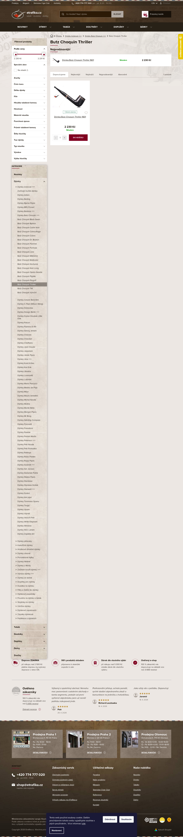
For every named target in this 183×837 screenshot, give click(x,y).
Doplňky (18, 641)
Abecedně (122, 74)
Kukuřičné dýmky (25, 545)
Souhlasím (126, 819)
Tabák (17, 627)
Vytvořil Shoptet (164, 830)
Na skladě (23, 70)
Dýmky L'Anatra (24, 371)
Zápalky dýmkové (25, 614)
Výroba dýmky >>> (25, 573)
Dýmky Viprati (23, 513)
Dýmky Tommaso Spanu (28, 501)
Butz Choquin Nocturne (27, 264)
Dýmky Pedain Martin (26, 436)
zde (83, 823)
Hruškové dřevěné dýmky (28, 549)
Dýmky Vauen (23, 509)
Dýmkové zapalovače (26, 610)
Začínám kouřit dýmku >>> (28, 569)
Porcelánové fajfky (25, 557)
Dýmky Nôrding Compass (28, 420)
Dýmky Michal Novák (26, 400)
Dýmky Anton (23, 195)
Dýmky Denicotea (25, 308)
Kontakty (57, 3)
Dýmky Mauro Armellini (27, 396)
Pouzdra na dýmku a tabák (29, 598)
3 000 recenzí (151, 670)
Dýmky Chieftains (25, 343)
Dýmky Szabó (23, 493)
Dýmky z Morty (24, 565)
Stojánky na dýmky (25, 602)
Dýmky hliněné (23, 561)
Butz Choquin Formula (27, 248)
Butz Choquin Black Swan (28, 219)
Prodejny (15, 3)
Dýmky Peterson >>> (26, 440)
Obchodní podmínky (60, 775)
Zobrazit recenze (30, 709)
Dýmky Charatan (24, 339)
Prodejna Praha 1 (44, 734)
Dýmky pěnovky (24, 541)
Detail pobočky (40, 753)
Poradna (96, 775)
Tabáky (136, 785)
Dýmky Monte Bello (26, 408)
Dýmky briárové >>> (26, 187)
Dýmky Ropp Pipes (25, 461)
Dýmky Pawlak (23, 432)
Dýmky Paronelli (24, 424)
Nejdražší (90, 74)
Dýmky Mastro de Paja (27, 387)
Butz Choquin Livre (25, 252)
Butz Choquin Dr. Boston (28, 240)
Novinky (18, 174)
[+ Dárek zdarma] (70, 96)
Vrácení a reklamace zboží (63, 785)
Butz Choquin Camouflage (29, 231)
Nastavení (57, 830)
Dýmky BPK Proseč (25, 207)
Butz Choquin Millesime (27, 256)
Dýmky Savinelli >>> (26, 465)
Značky (17, 655)
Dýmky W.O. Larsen (26, 530)
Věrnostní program (60, 795)
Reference (97, 795)
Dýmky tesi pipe (24, 497)
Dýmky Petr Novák (25, 444)
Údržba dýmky (23, 606)
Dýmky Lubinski (24, 379)
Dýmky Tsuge (23, 505)
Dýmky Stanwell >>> (26, 489)
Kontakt (96, 805)
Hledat (117, 14)
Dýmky (17, 181)
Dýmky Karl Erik (24, 367)
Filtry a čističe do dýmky (27, 590)
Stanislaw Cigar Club (41, 3)
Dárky (17, 648)
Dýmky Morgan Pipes (26, 412)
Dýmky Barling (23, 199)
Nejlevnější (75, 74)
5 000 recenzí (32, 704)
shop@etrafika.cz (30, 785)
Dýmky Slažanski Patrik (27, 473)
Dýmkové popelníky (26, 594)
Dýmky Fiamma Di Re (26, 326)
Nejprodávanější (106, 74)
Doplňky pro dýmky (26, 582)
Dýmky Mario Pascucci (27, 383)
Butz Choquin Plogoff (26, 280)
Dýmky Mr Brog (24, 416)
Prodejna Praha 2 (99, 734)
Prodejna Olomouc (154, 734)
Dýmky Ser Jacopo (25, 469)
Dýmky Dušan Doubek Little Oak (29, 317)
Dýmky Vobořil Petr (26, 517)
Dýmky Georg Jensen (27, 331)
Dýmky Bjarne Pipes (26, 203)
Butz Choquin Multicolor (27, 260)
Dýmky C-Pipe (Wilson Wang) (30, 304)
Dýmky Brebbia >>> (25, 211)
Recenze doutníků (100, 800)
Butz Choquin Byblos (26, 223)
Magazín (26, 3)
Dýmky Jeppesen (25, 351)
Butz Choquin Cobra (26, 235)
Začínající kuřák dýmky (27, 191)
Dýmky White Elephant (27, 521)
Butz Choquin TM (25, 288)
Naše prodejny (99, 780)
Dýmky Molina (23, 404)
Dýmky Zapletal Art (25, 534)
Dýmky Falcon (23, 322)
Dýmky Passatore (25, 428)
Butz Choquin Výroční (26, 292)
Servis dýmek (58, 790)
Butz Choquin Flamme (27, 244)
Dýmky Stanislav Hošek (27, 485)
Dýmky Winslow (24, 526)
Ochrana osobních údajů (62, 780)
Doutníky (18, 634)
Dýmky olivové (23, 553)
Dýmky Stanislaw (24, 481)
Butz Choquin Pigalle (26, 276)
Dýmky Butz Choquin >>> (28, 215)
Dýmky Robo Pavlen (26, 456)
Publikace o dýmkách (26, 618)
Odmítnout (110, 819)
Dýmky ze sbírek (24, 578)
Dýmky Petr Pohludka (27, 448)
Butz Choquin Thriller (26, 284)
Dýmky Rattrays (24, 452)
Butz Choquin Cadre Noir (28, 227)
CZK (153, 3)
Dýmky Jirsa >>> (24, 359)
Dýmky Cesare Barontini (28, 300)
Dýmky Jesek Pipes (26, 355)
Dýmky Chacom (24, 335)
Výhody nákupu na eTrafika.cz (64, 800)
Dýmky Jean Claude (26, 347)
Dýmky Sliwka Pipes (26, 477)
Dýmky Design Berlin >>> (28, 312)
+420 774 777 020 (31, 775)
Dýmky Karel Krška (25, 363)
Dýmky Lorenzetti (25, 375)
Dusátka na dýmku (25, 586)
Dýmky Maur (23, 391)
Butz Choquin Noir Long (28, 268)
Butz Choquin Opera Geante (29, 272)
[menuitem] (22, 27)
